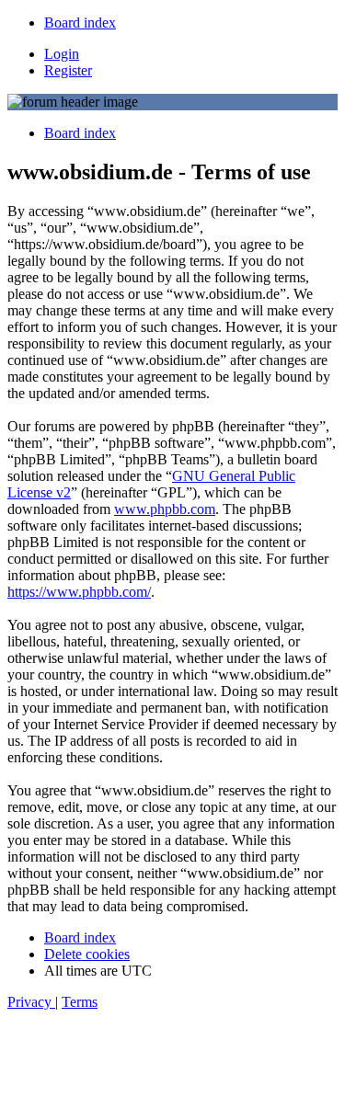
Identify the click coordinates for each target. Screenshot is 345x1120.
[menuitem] (80, 22)
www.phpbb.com (164, 509)
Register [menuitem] (68, 70)
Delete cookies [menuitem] (87, 954)
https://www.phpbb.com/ (79, 592)
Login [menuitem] (61, 54)
